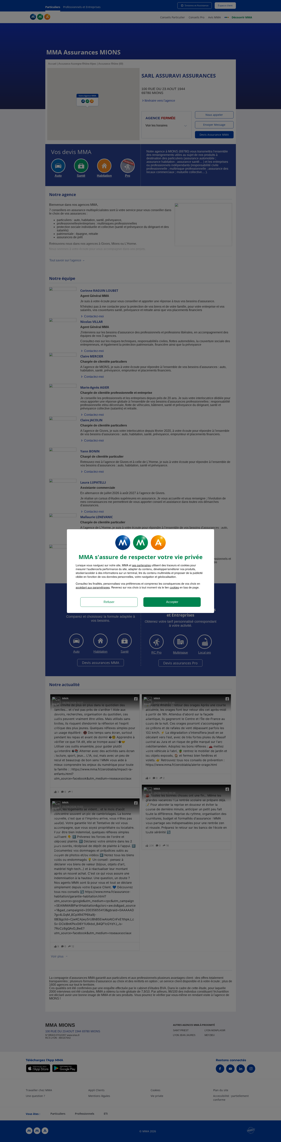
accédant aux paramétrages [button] (93, 587)
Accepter (172, 602)
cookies (174, 587)
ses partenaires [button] (141, 565)
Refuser (109, 602)
